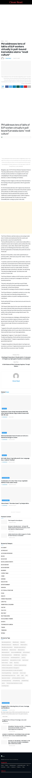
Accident (4, 547)
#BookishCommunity (6, 644)
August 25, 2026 (12, 710)
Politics (6, 41)
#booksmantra (21, 649)
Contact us (13, 767)
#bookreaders (24, 644)
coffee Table (4, 573)
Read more (5, 716)
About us (19, 767)
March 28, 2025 (12, 439)
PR (27, 765)
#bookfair (23, 642)
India (18, 675)
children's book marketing (20, 665)
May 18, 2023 (11, 531)
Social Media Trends (21, 765)
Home (2, 41)
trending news (5, 685)
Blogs (3, 556)
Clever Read (8, 58)
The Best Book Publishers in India (14, 683)
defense (3, 579)
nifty (26, 675)
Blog (23, 767)
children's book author (7, 665)
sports (3, 683)
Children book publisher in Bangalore (10, 667)
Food (2, 593)
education (4, 581)
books (11, 662)
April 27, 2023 (16, 58)
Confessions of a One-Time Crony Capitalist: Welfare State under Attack (14, 481)
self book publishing (6, 680)
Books (6, 765)
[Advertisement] (16, 22)
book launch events (7, 561)
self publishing (5, 616)
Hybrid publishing (6, 598)
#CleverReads (26, 652)
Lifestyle (3, 601)
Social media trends (7, 618)
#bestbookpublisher (6, 642)
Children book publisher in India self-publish (12, 670)
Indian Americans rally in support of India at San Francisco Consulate (19, 534)
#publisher (24, 654)
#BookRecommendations (19, 647)
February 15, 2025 (12, 484)
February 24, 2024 (12, 505)
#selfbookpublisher (15, 657)
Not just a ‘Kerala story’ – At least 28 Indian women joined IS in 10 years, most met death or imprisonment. (19, 528)
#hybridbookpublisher (7, 654)
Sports (3, 621)
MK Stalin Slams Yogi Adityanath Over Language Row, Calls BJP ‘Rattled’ (15, 459)
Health (3, 596)
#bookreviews (13, 649)
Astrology (4, 550)
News (8, 767)
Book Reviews (5, 477)
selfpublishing (25, 680)
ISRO (22, 675)
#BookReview (5, 649)
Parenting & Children (7, 604)
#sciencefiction (5, 657)
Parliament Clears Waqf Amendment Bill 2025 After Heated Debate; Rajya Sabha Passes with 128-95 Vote (15, 413)
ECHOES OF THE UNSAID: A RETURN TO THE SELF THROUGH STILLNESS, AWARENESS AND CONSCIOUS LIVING (19, 742)
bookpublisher (5, 660)
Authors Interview (6, 553)
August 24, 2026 (12, 745)
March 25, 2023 (12, 537)
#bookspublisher (5, 652)
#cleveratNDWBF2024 (16, 652)
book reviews (5, 662)
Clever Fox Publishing (13, 759)
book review (25, 660)
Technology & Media (7, 624)
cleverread (15, 672)
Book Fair (4, 559)
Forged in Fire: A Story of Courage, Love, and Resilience (14, 720)
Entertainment (5, 584)
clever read (22, 672)
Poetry (3, 607)
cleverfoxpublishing (6, 672)
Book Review (5, 564)
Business (3, 570)
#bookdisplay (16, 642)
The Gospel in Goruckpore (15, 520)
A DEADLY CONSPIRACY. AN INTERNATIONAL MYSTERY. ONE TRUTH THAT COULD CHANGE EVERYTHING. (16, 734)
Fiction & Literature (7, 590)
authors (23, 657)
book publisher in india (15, 660)
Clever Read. (16, 2)
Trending (4, 630)
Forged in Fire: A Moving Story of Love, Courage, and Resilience (15, 707)
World (3, 633)
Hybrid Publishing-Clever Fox (8, 675)
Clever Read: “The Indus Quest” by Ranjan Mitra (15, 503)
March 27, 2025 (12, 462)
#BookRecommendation (7, 647)
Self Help (3, 613)
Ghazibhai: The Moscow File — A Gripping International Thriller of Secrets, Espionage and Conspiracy (19, 728)
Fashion (3, 587)
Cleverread (6, 759)
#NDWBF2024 (17, 654)
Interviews (3, 767)
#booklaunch (16, 644)
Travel (3, 627)
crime (2, 576)
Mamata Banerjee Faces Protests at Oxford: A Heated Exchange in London (14, 436)
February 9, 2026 (12, 522)
